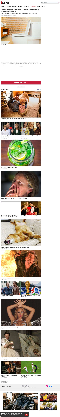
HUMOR (38, 6)
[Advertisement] (21, 54)
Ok (26, 414)
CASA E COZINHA (26, 6)
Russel (15, 15)
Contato (3, 386)
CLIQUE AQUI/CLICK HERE (31, 387)
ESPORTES (20, 6)
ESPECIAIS (43, 6)
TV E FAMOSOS (8, 6)
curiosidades (4, 382)
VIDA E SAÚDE (14, 6)
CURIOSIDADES (33, 6)
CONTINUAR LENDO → (21, 82)
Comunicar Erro (20, 86)
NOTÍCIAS (2, 6)
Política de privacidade (8, 386)
